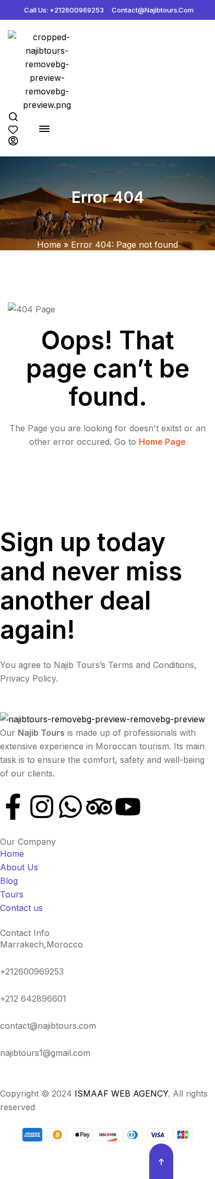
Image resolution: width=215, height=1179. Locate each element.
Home (49, 244)
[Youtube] (128, 807)
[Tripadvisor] (99, 807)
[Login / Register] (19, 141)
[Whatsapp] (70, 807)
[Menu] (48, 129)
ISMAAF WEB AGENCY (121, 1093)
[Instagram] (42, 807)
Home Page (162, 441)
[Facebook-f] (13, 807)
